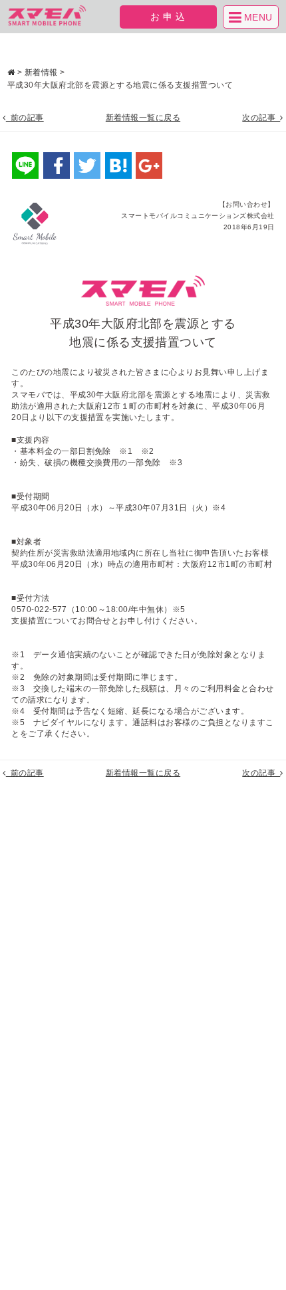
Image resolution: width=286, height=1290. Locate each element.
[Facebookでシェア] (57, 165)
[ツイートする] (87, 165)
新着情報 (41, 72)
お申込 (169, 16)
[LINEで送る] (25, 165)
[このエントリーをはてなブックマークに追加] (118, 165)
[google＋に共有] (149, 165)
